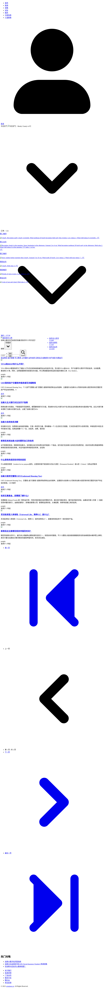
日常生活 (38, 358)
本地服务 (8, 342)
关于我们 (8, 970)
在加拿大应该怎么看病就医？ (15, 966)
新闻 (6, 5)
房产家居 (52, 358)
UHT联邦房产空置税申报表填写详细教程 (18, 383)
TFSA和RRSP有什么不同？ (13, 364)
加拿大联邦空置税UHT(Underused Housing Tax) (21, 476)
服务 (6, 13)
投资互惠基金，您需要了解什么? (15, 496)
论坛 (6, 10)
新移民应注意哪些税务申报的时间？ (16, 531)
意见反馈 (8, 983)
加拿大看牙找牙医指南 (13, 961)
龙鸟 (2, 394)
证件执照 (31, 358)
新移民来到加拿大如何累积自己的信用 (17, 441)
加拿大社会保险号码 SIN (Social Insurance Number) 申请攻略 (26, 964)
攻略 (6, 8)
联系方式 (8, 978)
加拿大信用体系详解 (9, 422)
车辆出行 (59, 358)
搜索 (2, 349)
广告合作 (8, 975)
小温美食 (8, 17)
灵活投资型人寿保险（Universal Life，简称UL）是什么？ (25, 514)
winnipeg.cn (10, 986)
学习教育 (18, 358)
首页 (6, 3)
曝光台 (7, 980)
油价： (5, 335)
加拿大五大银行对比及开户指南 (14, 402)
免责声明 (8, 973)
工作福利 (25, 358)
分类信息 (8, 15)
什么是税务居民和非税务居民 (13, 460)
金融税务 (45, 358)
